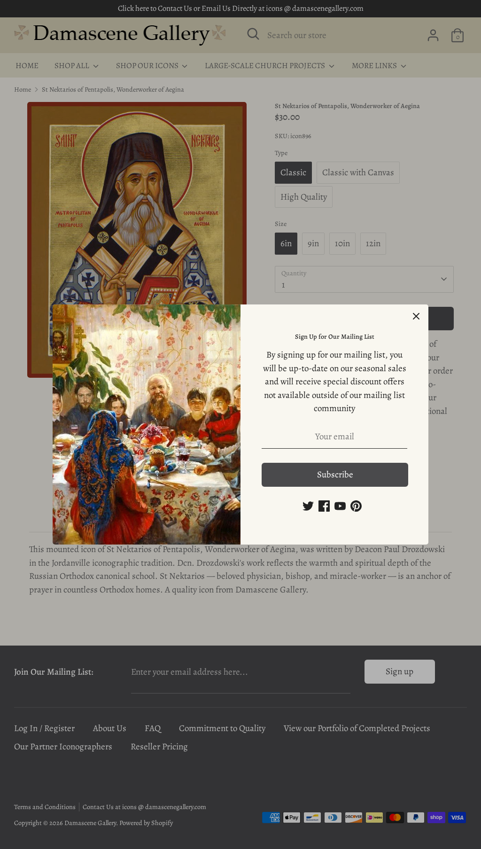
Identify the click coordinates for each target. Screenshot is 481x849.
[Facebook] (324, 506)
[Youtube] (340, 506)
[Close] (416, 316)
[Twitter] (308, 506)
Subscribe (335, 474)
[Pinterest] (356, 506)
